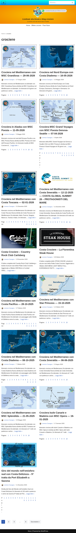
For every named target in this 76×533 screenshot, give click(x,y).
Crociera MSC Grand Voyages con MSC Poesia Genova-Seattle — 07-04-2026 (56, 130)
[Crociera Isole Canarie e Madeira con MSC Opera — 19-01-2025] (57, 397)
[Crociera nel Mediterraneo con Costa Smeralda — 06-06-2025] (57, 341)
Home (28, 25)
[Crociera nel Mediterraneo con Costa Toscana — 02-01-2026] (19, 183)
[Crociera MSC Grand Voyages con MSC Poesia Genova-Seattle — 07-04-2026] (57, 111)
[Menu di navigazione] (3, 2)
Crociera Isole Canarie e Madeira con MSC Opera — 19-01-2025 (56, 416)
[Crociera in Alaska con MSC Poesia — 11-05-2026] (19, 111)
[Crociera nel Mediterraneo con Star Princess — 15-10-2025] (57, 285)
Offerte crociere (36, 25)
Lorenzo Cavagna (9, 79)
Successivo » (35, 522)
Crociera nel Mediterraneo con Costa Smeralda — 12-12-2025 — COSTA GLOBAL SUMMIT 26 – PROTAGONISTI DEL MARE (56, 196)
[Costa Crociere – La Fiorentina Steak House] (57, 237)
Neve (29, 531)
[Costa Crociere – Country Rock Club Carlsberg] (19, 238)
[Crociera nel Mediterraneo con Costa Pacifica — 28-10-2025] (19, 285)
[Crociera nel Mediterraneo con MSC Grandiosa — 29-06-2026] (19, 56)
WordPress (44, 531)
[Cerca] (72, 2)
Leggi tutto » (18, 91)
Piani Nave (46, 25)
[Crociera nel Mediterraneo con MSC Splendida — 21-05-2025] (19, 397)
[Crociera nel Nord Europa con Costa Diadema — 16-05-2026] (57, 56)
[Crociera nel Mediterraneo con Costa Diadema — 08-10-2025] (19, 341)
